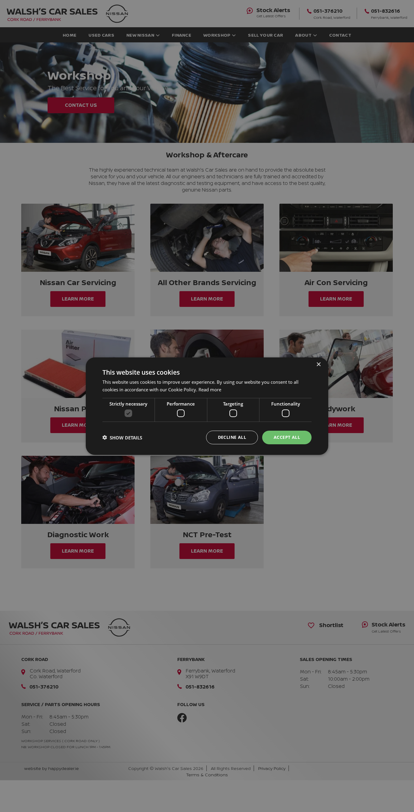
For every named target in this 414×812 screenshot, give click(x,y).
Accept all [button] (287, 437)
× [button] (318, 364)
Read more (210, 389)
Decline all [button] (232, 437)
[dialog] (207, 406)
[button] (122, 437)
